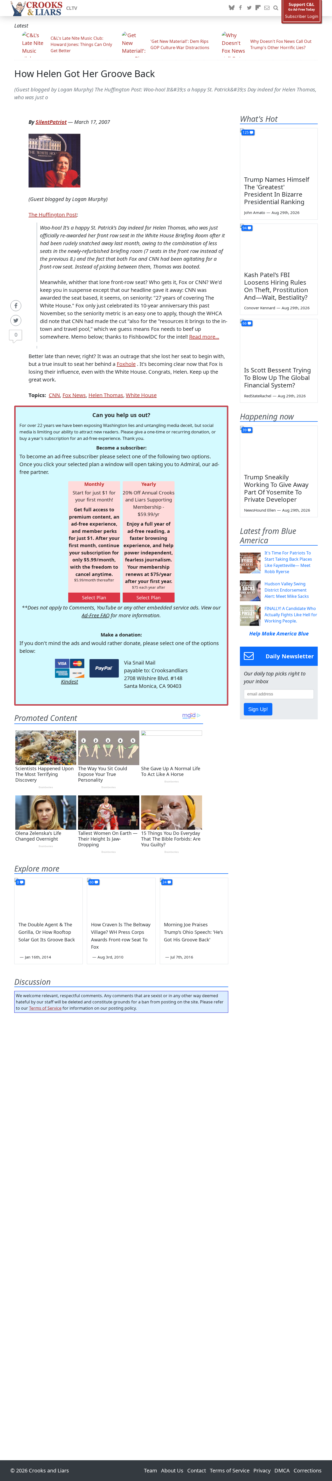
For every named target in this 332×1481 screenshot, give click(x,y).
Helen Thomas (105, 395)
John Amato (254, 212)
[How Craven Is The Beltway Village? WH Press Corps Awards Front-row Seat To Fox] (121, 897)
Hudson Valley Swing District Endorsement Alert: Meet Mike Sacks (287, 590)
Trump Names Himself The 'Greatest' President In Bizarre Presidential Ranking (276, 190)
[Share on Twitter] (16, 320)
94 (245, 227)
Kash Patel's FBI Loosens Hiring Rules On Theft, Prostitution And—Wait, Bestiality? (276, 285)
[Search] (276, 8)
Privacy (262, 1470)
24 (164, 882)
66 (245, 323)
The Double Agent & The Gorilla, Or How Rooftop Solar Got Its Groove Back (46, 932)
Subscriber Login (301, 16)
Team (150, 1470)
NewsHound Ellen (260, 510)
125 (246, 132)
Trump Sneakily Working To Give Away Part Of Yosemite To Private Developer (276, 488)
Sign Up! (258, 709)
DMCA (282, 1470)
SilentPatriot (51, 121)
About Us (172, 1470)
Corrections (308, 1470)
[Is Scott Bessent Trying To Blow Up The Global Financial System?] (278, 341)
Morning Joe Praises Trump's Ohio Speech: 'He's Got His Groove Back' (193, 932)
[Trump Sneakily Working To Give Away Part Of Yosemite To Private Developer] (278, 448)
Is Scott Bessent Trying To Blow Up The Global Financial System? (277, 377)
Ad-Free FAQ (95, 615)
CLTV (71, 8)
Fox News (74, 395)
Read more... (204, 336)
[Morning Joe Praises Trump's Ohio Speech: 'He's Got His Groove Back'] (194, 897)
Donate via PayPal (104, 668)
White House (141, 395)
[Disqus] (121, 1222)
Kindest (69, 681)
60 (91, 882)
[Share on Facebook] (16, 305)
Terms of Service (45, 1008)
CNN (54, 395)
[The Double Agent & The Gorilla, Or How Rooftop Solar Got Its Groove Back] (48, 897)
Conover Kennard (259, 307)
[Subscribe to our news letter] (267, 8)
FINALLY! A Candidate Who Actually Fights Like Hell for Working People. (291, 615)
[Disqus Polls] (121, 1084)
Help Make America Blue (279, 633)
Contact (196, 1470)
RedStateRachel (257, 395)
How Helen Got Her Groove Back (84, 73)
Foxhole (126, 363)
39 (245, 429)
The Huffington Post (53, 214)
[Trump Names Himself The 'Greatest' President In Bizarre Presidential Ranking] (278, 150)
